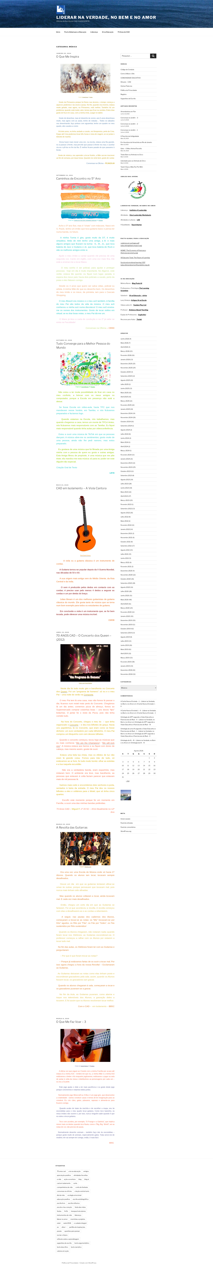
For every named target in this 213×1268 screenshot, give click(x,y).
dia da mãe (61, 1195)
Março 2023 (125, 500)
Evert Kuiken (88, 683)
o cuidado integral (80, 1223)
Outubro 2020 (126, 579)
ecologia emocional (74, 1195)
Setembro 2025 (126, 376)
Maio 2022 (124, 521)
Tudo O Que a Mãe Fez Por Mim (132, 167)
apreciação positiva (64, 1175)
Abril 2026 (124, 347)
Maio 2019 (124, 649)
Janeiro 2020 (125, 616)
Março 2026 (125, 351)
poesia (59, 1231)
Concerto (74, 725)
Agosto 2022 (125, 513)
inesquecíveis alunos (78, 1211)
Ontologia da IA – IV (138, 743)
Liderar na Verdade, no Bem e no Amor (106, 17)
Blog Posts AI (137, 283)
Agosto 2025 (125, 380)
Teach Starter (136, 225)
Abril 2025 (124, 397)
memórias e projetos (77, 1219)
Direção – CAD (126, 82)
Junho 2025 (125, 388)
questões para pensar (72, 1231)
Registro (123, 94)
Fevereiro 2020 (126, 612)
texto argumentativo (81, 1243)
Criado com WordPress (88, 1263)
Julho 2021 (124, 554)
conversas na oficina (64, 1191)
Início (58, 32)
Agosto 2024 (125, 430)
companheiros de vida (65, 1187)
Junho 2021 (125, 558)
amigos (86, 1171)
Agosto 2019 (125, 637)
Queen (64, 691)
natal (58, 1223)
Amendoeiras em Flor (128, 111)
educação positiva (63, 1199)
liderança (78, 1215)
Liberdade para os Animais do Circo (133, 161)
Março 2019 (125, 658)
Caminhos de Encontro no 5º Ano (78, 178)
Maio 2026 (124, 343)
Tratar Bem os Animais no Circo (132, 155)
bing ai (86, 1179)
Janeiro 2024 (125, 459)
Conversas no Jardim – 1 (129, 130)
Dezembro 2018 (126, 670)
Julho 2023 (124, 484)
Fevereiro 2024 (126, 455)
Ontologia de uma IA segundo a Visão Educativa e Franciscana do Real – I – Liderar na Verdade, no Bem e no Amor (138, 731)
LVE (138, 220)
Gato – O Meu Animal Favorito (131, 148)
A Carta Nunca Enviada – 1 (146, 713)
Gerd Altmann (85, 386)
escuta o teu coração (64, 1207)
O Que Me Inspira (67, 56)
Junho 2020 (125, 595)
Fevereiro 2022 (126, 525)
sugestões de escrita (64, 1243)
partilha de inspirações (77, 1227)
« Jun (127, 781)
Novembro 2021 (126, 537)
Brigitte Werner (85, 97)
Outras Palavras (126, 86)
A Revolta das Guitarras (71, 827)
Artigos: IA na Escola (139, 300)
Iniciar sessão (125, 819)
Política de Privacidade (129, 90)
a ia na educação (75, 1171)
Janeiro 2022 (125, 529)
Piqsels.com (88, 866)
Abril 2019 (124, 653)
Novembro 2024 (126, 417)
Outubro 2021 (125, 542)
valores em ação (63, 1251)
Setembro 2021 (126, 546)
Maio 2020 (124, 600)
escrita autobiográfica (80, 1199)
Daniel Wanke (84, 1066)
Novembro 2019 (126, 624)
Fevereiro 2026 (126, 355)
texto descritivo (62, 1247)
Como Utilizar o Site (127, 74)
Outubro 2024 (126, 421)
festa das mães (80, 1207)
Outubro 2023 (126, 471)
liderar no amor (62, 1219)
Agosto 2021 (125, 550)
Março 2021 (125, 562)
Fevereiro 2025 (126, 405)
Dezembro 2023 (126, 463)
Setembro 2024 (126, 426)
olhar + (64, 1227)
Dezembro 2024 (126, 413)
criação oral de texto (82, 1191)
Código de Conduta (127, 69)
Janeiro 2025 (125, 409)
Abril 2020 (124, 604)
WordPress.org (126, 831)
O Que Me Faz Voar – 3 (71, 1021)
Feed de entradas (127, 823)
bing (79, 1179)
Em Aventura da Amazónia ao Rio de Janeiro (136, 142)
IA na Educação (107, 32)
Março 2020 (125, 608)
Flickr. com (82, 683)
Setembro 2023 (126, 475)
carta (75, 1183)
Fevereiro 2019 (126, 662)
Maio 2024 (124, 442)
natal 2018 (67, 1223)
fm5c (66, 1211)
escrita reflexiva (74, 1203)
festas (59, 1211)
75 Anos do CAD (124, 32)
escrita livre (61, 1203)
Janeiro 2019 (125, 666)
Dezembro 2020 (126, 571)
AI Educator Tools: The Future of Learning (135, 258)
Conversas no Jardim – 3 (129, 118)
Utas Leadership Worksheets (140, 215)
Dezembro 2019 (126, 620)
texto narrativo (76, 1247)
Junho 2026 (125, 339)
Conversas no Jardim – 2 (129, 124)
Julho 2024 (124, 434)
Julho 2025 (124, 384)
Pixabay (91, 97)
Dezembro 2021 (126, 533)
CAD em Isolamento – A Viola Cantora (81, 488)
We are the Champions (87, 743)
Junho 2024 (125, 438)
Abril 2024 (124, 446)
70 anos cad (61, 1171)
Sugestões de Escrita (128, 98)
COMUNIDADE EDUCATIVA (131, 78)
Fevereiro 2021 (126, 566)
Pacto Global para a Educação (75, 32)
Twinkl (139, 319)
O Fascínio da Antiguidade (130, 136)
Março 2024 (125, 450)
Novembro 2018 (126, 674)
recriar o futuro (62, 1235)
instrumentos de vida (64, 1215)
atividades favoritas (81, 1175)
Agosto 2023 (125, 479)
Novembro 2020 (127, 575)
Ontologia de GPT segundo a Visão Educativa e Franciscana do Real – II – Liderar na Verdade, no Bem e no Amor (138, 719)
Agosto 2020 (125, 587)
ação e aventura (70, 1179)
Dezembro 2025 (126, 364)
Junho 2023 (125, 488)
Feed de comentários (128, 827)
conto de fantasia (81, 1187)
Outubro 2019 (126, 629)
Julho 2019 (124, 641)
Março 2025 (125, 401)
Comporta (88, 694)
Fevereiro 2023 (126, 504)
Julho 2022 (124, 517)
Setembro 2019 (126, 633)
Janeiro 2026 (125, 359)
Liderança (94, 32)
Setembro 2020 (126, 583)
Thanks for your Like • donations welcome (85, 220)
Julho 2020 (125, 591)
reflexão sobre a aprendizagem (68, 1239)
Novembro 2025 (126, 368)
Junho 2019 (125, 645)
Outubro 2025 (126, 372)
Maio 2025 (124, 393)
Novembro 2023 (126, 467)
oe (58, 1227)
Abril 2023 (124, 496)
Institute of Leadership (138, 210)
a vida (59, 1179)
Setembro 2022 (126, 509)
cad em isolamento (63, 1183)
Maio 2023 (124, 492)
